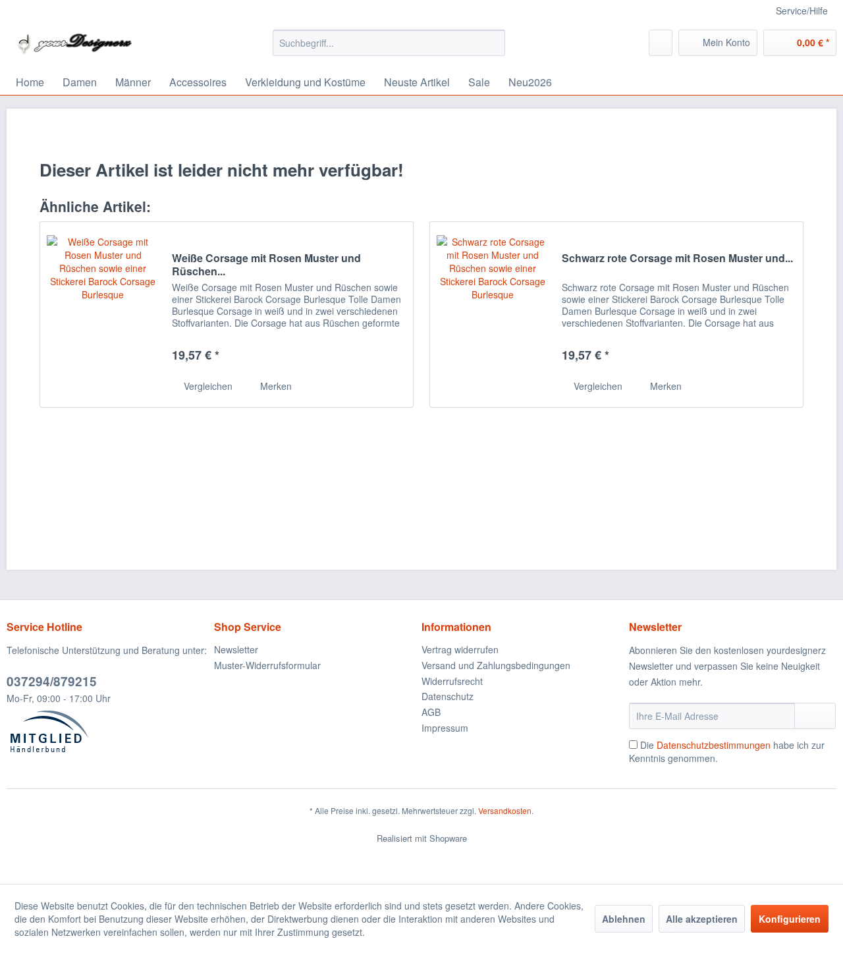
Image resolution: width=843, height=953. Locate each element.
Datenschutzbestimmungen (714, 744)
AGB (431, 712)
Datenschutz (448, 696)
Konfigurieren (790, 918)
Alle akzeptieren (702, 918)
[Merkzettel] (660, 43)
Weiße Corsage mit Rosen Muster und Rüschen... (266, 265)
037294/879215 (52, 681)
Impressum (445, 727)
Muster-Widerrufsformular (267, 665)
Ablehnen (623, 918)
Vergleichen (206, 386)
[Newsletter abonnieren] (815, 716)
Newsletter (236, 649)
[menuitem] (389, 43)
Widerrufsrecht (452, 681)
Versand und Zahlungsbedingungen (496, 665)
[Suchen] (493, 43)
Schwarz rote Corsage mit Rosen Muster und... (677, 258)
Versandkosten (504, 810)
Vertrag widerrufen (460, 649)
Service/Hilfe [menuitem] (801, 10)
